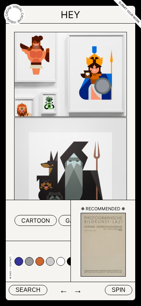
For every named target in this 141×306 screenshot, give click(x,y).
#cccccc (50, 261)
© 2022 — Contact (10, 267)
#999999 (29, 261)
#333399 (18, 261)
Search (28, 290)
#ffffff (60, 261)
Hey (70, 14)
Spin (118, 290)
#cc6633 (39, 261)
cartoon (35, 220)
